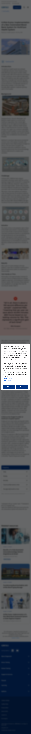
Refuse (9, 387)
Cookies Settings (7, 378)
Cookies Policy (7, 380)
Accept (22, 387)
